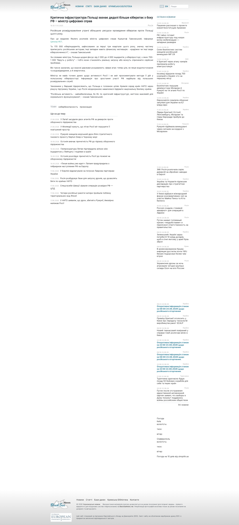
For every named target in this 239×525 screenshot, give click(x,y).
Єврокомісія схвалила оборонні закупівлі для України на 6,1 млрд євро (172, 102)
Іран (187, 59)
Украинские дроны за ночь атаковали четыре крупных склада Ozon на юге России (170, 265)
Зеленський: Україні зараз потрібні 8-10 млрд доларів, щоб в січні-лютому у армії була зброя (172, 238)
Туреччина (184, 376)
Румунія (185, 124)
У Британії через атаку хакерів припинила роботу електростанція (172, 63)
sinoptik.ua (183, 456)
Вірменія (185, 23)
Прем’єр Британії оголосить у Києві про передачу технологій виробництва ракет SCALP (172, 320)
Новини (79, 6)
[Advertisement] (137, 152)
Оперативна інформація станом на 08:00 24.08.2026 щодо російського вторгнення (173, 308)
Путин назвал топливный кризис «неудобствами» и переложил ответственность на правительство (172, 224)
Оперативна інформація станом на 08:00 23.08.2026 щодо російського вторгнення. (173, 356)
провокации (86, 107)
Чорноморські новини (92, 504)
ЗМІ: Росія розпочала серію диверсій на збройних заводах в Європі (172, 171)
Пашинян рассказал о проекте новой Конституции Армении (172, 26)
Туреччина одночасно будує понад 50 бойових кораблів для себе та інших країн (172, 381)
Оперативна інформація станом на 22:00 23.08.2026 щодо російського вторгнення (173, 344)
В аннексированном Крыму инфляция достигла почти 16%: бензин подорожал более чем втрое (172, 252)
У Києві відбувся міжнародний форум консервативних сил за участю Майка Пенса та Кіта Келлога (172, 197)
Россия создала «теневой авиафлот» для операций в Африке (170, 210)
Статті (89, 6)
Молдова (185, 83)
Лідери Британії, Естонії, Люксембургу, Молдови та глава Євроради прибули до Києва (170, 116)
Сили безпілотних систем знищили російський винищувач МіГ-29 (169, 52)
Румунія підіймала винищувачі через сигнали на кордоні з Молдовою (172, 128)
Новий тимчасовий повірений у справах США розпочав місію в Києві (172, 332)
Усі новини (183, 404)
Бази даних (100, 6)
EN (166, 6)
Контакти (134, 499)
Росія (150, 25)
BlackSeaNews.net (126, 506)
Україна (186, 47)
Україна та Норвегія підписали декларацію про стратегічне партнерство (172, 183)
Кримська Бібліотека (120, 6)
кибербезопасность (68, 107)
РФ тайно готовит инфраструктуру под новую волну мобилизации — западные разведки (170, 39)
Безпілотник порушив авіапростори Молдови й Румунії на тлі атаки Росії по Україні (171, 89)
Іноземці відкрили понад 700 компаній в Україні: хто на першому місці (171, 76)
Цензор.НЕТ (56, 41)
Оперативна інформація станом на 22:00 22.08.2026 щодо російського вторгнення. (173, 368)
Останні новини (166, 17)
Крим (186, 246)
